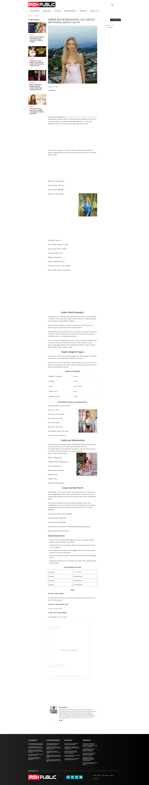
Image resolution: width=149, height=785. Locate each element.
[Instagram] (72, 777)
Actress (36, 15)
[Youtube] (80, 777)
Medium (70, 717)
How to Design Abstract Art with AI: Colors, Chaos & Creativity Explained (89, 754)
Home (30, 15)
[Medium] (61, 720)
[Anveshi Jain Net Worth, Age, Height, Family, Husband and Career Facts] (37, 51)
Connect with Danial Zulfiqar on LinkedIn (83, 717)
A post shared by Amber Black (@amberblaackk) (69, 676)
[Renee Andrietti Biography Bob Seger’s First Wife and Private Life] (37, 75)
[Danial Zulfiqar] (53, 713)
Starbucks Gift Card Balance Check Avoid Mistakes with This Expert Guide (72, 747)
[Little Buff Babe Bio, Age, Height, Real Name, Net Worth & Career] (37, 27)
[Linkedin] (59, 720)
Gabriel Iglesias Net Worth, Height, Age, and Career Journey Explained (35, 751)
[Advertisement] (72, 104)
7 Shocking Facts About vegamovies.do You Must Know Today (53, 752)
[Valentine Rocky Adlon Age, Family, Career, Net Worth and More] (37, 99)
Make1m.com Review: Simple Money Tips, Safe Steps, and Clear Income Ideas (71, 752)
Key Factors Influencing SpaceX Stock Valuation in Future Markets (90, 763)
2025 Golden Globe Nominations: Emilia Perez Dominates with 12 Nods (53, 760)
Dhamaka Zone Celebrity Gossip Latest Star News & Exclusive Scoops (53, 756)
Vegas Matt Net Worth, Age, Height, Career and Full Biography (34, 758)
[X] (76, 777)
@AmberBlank (77, 572)
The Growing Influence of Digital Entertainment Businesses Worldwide (89, 749)
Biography (32, 82)
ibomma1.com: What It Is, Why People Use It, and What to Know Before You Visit (53, 747)
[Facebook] (68, 777)
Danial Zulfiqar (52, 90)
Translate (109, 27)
